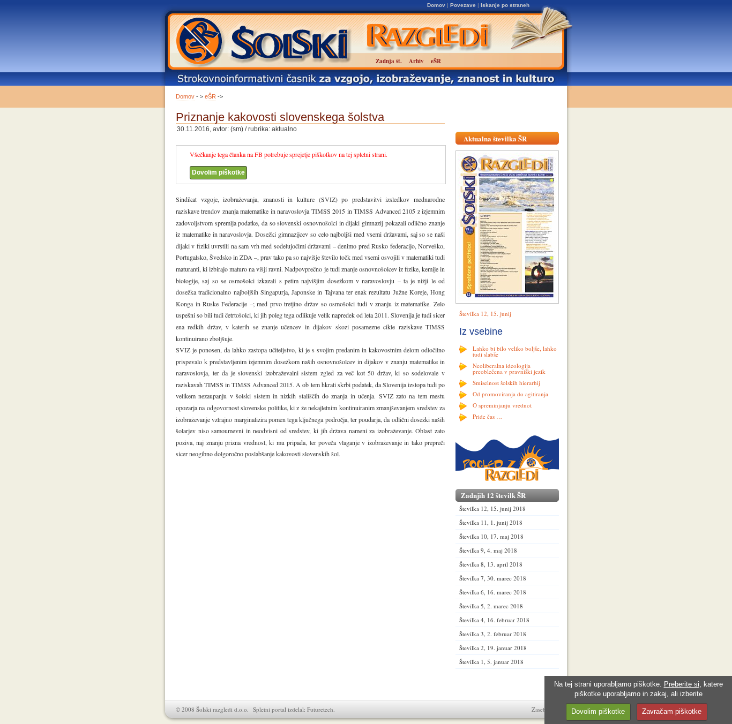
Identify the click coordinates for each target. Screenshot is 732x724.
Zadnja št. (389, 61)
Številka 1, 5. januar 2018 (491, 662)
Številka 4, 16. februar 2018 (494, 620)
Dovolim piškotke (218, 172)
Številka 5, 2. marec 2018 (491, 606)
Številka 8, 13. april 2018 (490, 564)
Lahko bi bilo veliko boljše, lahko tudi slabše (515, 351)
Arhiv (416, 61)
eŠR (210, 96)
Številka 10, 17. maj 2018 (491, 536)
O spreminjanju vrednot (502, 405)
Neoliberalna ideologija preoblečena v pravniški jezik (509, 368)
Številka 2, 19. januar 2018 (493, 648)
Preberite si (681, 684)
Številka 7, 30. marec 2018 (492, 578)
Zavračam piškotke (671, 711)
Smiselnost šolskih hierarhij (506, 383)
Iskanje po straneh (505, 5)
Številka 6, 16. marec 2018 (492, 592)
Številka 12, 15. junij (485, 314)
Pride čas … (487, 416)
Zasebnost (544, 709)
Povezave (463, 5)
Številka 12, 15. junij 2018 (492, 508)
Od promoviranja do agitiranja (510, 394)
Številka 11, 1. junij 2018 (490, 522)
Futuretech (320, 709)
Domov (436, 5)
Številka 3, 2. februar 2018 (492, 634)
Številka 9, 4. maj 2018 (488, 550)
